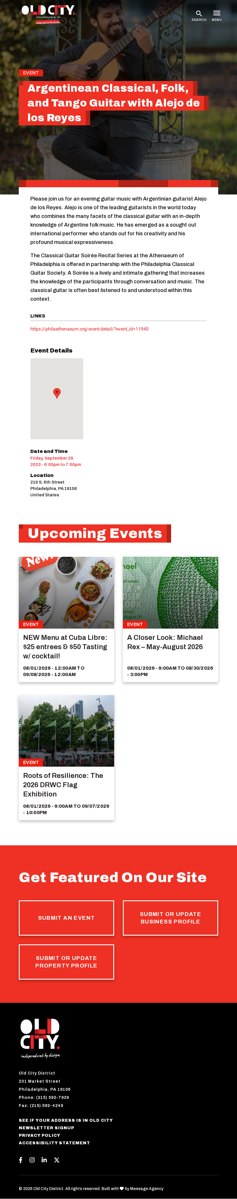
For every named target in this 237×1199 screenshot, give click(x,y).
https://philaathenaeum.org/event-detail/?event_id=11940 (89, 329)
